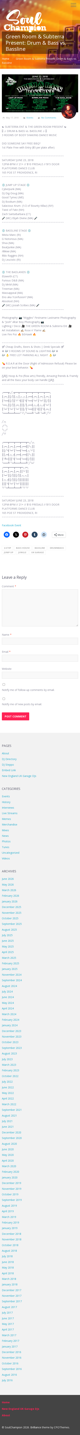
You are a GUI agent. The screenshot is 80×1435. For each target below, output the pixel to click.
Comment (9, 586)
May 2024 (8, 1003)
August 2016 (9, 1374)
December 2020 (11, 1132)
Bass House (23, 547)
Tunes (5, 847)
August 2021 (9, 1115)
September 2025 (12, 924)
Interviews (8, 807)
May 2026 (8, 884)
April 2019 (8, 1211)
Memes (6, 819)
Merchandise (9, 824)
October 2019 (10, 1194)
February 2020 (10, 1171)
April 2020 (8, 1160)
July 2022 (7, 1081)
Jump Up (8, 552)
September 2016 (12, 1369)
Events (30, 117)
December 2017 (11, 1290)
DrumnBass (57, 547)
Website (7, 669)
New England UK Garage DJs (19, 776)
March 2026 (9, 890)
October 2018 (10, 1245)
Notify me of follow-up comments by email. (28, 690)
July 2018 (7, 1256)
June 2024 (8, 997)
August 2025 (9, 929)
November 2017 (11, 1295)
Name (7, 634)
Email (6, 651)
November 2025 (11, 912)
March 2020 (9, 1166)
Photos (6, 841)
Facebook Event (11, 525)
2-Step (7, 547)
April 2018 (8, 1273)
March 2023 (9, 1064)
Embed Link (9, 770)
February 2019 (10, 1222)
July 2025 (7, 935)
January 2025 (9, 969)
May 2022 (8, 1093)
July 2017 (7, 1312)
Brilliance (35, 1427)
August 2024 (9, 986)
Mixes (5, 830)
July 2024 (7, 991)
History (6, 802)
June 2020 (8, 1149)
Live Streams (9, 813)
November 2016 (11, 1357)
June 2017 (8, 1318)
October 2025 (10, 918)
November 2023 (11, 1036)
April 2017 (8, 1329)
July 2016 (7, 1380)
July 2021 (7, 1121)
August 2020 (9, 1143)
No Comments (48, 117)
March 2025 (9, 958)
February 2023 (10, 1070)
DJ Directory (9, 759)
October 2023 (10, 1042)
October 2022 (10, 1076)
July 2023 (7, 1059)
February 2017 (10, 1340)
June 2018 (8, 1262)
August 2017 (9, 1307)
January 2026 (9, 901)
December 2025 (11, 907)
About (5, 753)
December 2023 (11, 1031)
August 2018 (9, 1250)
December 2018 (11, 1234)
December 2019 (11, 1183)
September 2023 (12, 1048)
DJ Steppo (8, 764)
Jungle (22, 552)
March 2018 (9, 1279)
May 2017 (8, 1324)
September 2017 (12, 1301)
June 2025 (8, 940)
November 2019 (11, 1188)
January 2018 (9, 1284)
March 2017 (9, 1335)
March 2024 (9, 1014)
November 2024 (11, 974)
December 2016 (11, 1352)
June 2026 (8, 879)
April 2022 (8, 1098)
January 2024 (9, 1025)
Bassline (40, 547)
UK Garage (37, 552)
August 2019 (9, 1205)
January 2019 (9, 1228)
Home (5, 58)
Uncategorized (10, 852)
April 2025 (8, 952)
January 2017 (9, 1346)
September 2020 (12, 1138)
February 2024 (10, 1019)
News (5, 836)
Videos (6, 858)
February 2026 (10, 895)
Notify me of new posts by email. (22, 704)
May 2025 (8, 946)
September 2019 (12, 1200)
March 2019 (9, 1217)
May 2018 (8, 1267)
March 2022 (9, 1104)
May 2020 (8, 1155)
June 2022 (8, 1087)
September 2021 (12, 1110)
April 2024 (8, 1008)
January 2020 (9, 1177)
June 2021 (8, 1126)
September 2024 (12, 980)
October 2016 (10, 1363)
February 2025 (10, 963)
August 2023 (9, 1053)
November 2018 (11, 1239)
